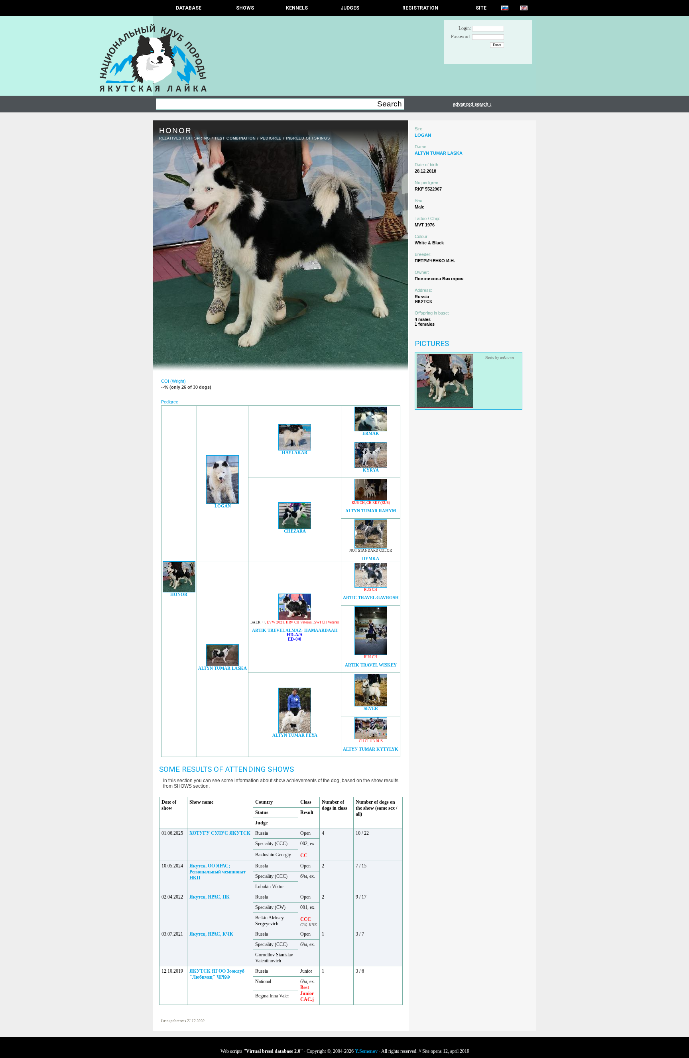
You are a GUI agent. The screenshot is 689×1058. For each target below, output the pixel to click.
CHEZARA (295, 531)
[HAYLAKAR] (294, 448)
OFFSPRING (198, 138)
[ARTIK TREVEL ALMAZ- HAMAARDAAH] (294, 618)
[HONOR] (179, 590)
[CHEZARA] (294, 526)
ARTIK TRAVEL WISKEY (371, 665)
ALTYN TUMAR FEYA (294, 735)
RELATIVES (170, 138)
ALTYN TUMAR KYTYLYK (370, 749)
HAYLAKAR (294, 452)
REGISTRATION (420, 8)
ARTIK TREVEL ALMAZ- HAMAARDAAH (295, 630)
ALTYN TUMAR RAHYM (370, 511)
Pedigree (271, 138)
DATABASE (188, 8)
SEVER (371, 708)
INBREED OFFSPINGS (308, 138)
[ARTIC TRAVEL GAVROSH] (370, 585)
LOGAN (223, 506)
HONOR (178, 594)
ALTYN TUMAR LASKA (222, 668)
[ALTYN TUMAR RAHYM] (370, 498)
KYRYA (371, 470)
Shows (245, 8)
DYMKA (370, 559)
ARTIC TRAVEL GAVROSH (371, 598)
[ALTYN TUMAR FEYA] (294, 731)
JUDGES (350, 8)
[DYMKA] (370, 546)
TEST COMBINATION (235, 138)
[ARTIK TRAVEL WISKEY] (370, 652)
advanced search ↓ (472, 104)
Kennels (297, 8)
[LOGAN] (222, 501)
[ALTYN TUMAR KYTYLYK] (370, 737)
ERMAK (370, 433)
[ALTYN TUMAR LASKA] (222, 664)
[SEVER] (370, 704)
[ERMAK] (370, 429)
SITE (481, 8)
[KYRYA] (370, 465)
